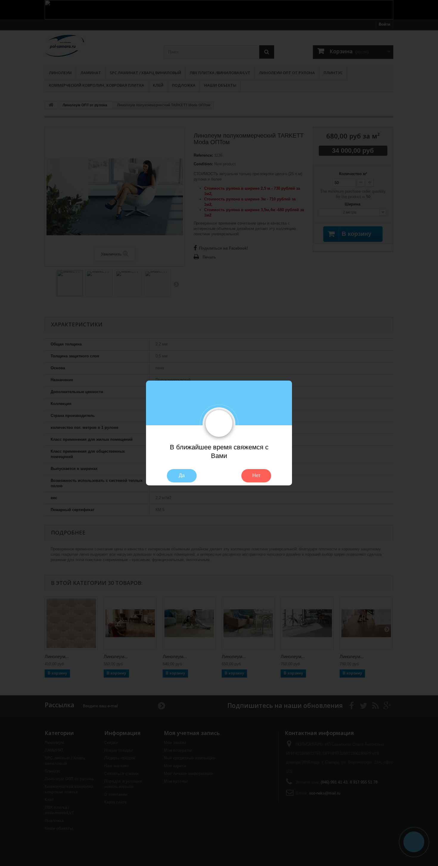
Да (182, 475)
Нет (256, 475)
